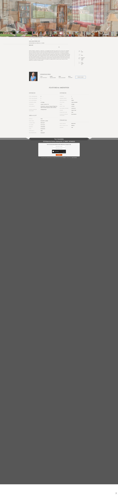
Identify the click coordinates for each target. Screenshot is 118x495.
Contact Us (86, 3)
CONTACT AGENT (81, 77)
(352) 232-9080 (53, 77)
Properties (61, 3)
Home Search (73, 3)
